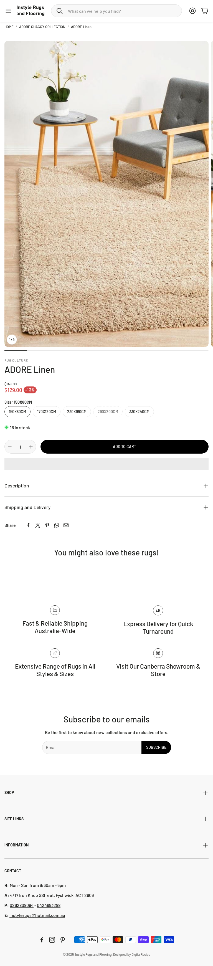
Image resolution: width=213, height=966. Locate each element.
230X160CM (77, 411)
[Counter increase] (31, 447)
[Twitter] (37, 525)
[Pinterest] (47, 525)
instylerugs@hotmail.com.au (37, 915)
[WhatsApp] (56, 525)
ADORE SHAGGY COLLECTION (42, 26)
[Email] (66, 525)
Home (9, 26)
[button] (116, 11)
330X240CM (139, 411)
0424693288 (48, 905)
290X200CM (108, 411)
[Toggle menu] (8, 11)
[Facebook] (28, 525)
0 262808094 (22, 905)
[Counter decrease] (10, 447)
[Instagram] (52, 940)
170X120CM (46, 411)
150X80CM (17, 411)
